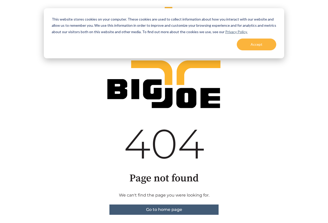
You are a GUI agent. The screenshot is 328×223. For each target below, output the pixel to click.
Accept (256, 44)
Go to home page (164, 209)
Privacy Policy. (236, 32)
